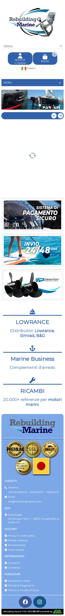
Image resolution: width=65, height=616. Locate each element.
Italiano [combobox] (31, 68)
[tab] (33, 82)
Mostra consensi (17, 540)
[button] (53, 105)
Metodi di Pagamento (21, 585)
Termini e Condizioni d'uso (23, 590)
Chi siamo (14, 562)
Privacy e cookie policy (21, 535)
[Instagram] (39, 602)
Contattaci (14, 567)
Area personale (17, 545)
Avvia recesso (16, 549)
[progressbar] (32, 155)
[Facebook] (25, 602)
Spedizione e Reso (19, 580)
